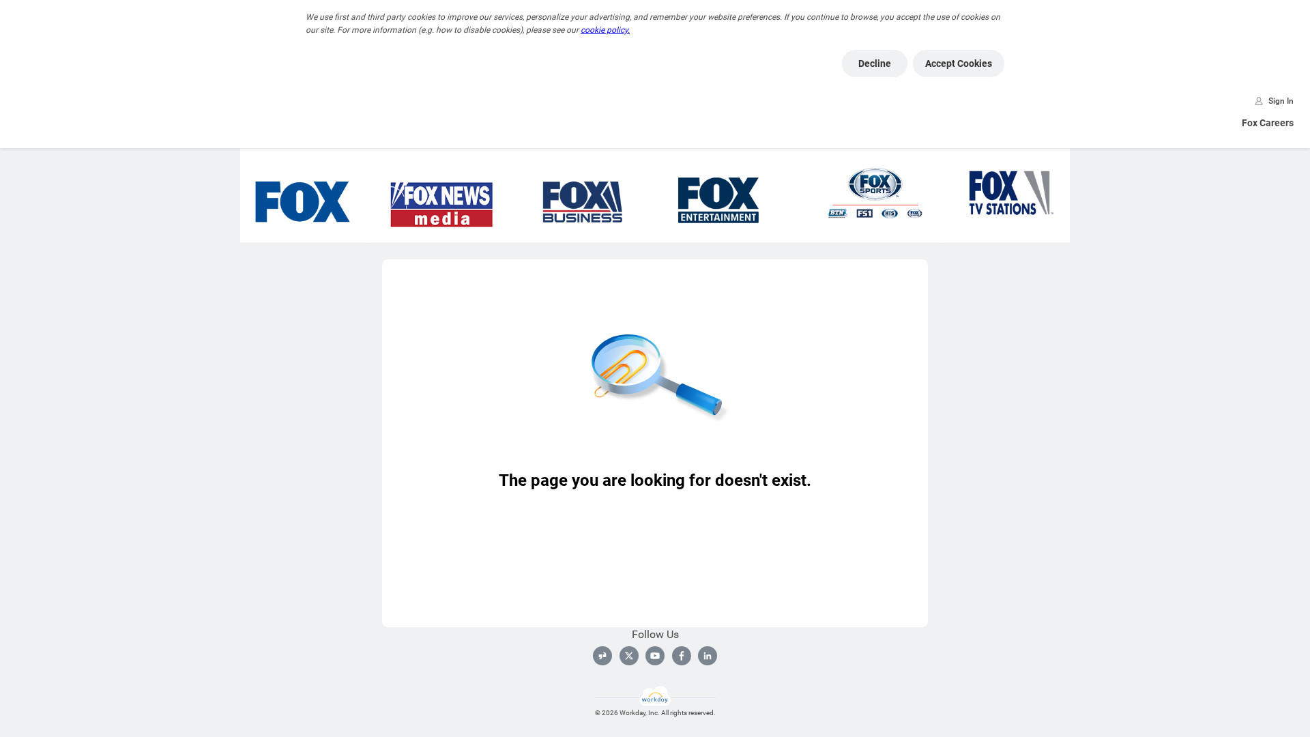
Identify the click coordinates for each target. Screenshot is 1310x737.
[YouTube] (655, 655)
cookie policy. (605, 30)
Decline (874, 63)
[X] (629, 655)
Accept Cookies (958, 63)
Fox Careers (1268, 122)
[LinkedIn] (707, 655)
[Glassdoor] (602, 655)
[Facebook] (681, 655)
